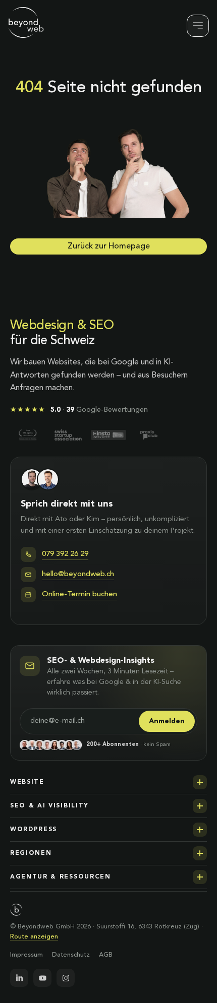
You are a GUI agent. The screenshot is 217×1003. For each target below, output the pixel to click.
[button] (108, 782)
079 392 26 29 (65, 554)
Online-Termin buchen (79, 594)
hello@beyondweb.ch (78, 574)
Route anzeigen (34, 936)
